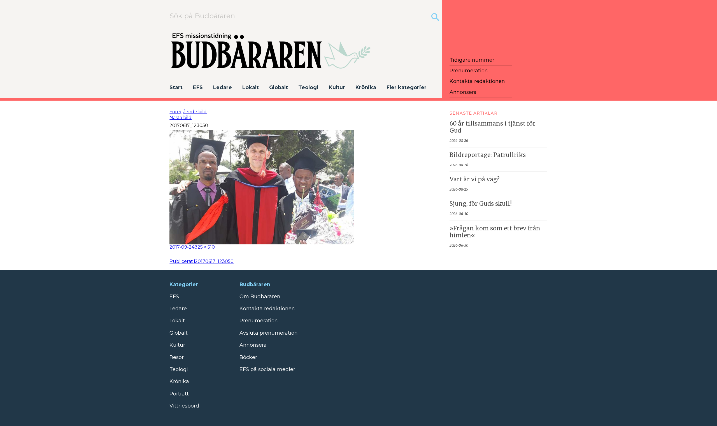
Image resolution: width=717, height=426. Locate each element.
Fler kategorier (407, 87)
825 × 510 (204, 247)
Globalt (278, 87)
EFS (198, 87)
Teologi (308, 87)
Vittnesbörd (184, 406)
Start (176, 87)
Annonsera (463, 92)
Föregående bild (188, 111)
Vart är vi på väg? (475, 179)
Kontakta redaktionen (477, 81)
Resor (176, 357)
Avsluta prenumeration (268, 333)
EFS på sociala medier (267, 369)
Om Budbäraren (259, 296)
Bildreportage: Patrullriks (488, 155)
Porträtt (179, 394)
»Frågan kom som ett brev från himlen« (495, 232)
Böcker (248, 357)
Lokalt (250, 87)
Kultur (337, 87)
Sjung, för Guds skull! (481, 203)
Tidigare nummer (472, 60)
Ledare (222, 87)
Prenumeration (469, 71)
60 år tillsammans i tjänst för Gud (493, 127)
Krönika (365, 87)
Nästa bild (180, 117)
